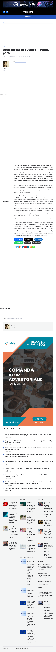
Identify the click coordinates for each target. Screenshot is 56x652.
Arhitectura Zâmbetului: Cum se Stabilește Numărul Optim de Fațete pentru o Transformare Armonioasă (31, 534)
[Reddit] (20, 247)
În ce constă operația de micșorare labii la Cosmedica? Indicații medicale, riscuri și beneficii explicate (45, 584)
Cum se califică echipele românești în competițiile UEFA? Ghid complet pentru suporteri (13, 517)
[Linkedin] (23, 247)
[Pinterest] (25, 247)
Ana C (5, 56)
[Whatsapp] (33, 247)
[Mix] (31, 247)
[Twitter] (17, 247)
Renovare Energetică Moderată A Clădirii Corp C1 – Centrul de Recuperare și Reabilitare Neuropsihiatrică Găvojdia (31, 636)
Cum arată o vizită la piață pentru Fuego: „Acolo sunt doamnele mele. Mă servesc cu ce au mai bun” (48, 534)
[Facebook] (15, 247)
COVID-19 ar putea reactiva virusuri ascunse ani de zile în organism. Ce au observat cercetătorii (31, 507)
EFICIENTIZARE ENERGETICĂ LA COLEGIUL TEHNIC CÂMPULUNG (31, 604)
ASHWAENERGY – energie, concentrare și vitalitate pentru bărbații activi (45, 575)
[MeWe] (28, 247)
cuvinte (9, 318)
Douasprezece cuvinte (16, 318)
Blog (4, 46)
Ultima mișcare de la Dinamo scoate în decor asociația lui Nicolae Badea (13, 505)
